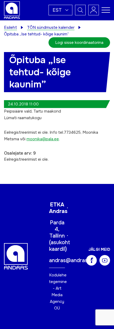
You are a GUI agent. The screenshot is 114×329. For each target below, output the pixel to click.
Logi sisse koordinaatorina (79, 42)
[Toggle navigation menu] (106, 10)
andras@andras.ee (72, 260)
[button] (60, 10)
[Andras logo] (12, 9)
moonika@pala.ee (43, 139)
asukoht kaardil (59, 245)
